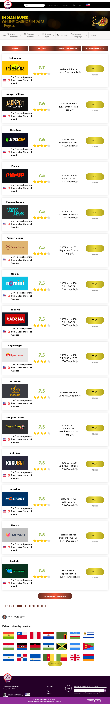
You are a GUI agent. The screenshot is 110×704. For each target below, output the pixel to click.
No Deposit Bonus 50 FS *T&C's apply (68, 71)
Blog (74, 5)
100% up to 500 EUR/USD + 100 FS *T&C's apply (68, 465)
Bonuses (65, 5)
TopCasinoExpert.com (11, 686)
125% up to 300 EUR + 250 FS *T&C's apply (68, 501)
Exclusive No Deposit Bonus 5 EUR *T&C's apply (68, 573)
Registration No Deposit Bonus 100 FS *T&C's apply (68, 537)
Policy (48, 696)
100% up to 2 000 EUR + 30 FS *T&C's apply (68, 106)
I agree (97, 700)
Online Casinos (53, 5)
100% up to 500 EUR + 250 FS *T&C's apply (68, 178)
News (79, 5)
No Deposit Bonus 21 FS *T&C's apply (68, 394)
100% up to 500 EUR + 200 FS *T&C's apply (68, 286)
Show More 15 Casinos (55, 596)
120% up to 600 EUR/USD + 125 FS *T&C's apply (68, 142)
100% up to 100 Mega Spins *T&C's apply (68, 250)
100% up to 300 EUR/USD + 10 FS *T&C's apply (68, 358)
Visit (95, 68)
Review (95, 75)
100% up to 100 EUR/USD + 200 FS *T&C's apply (68, 214)
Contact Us (49, 693)
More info (90, 700)
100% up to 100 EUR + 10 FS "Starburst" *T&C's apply (68, 430)
